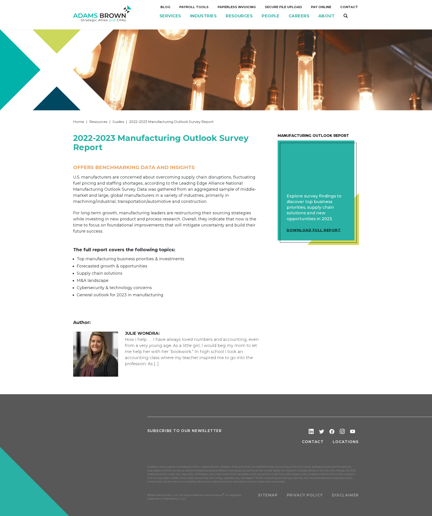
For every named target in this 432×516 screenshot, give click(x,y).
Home (78, 122)
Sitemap (268, 495)
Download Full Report (314, 230)
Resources (98, 122)
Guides (118, 122)
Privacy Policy (305, 495)
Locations (346, 442)
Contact (313, 442)
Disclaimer (345, 495)
